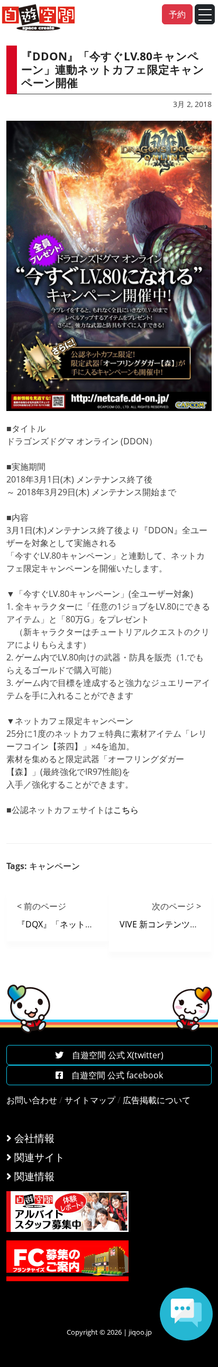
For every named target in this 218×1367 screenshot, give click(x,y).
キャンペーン (54, 866)
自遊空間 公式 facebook (113, 1075)
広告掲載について (156, 1100)
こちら (127, 810)
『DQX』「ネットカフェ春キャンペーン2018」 (107, 924)
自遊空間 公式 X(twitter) (113, 1055)
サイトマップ (90, 1100)
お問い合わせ (31, 1100)
